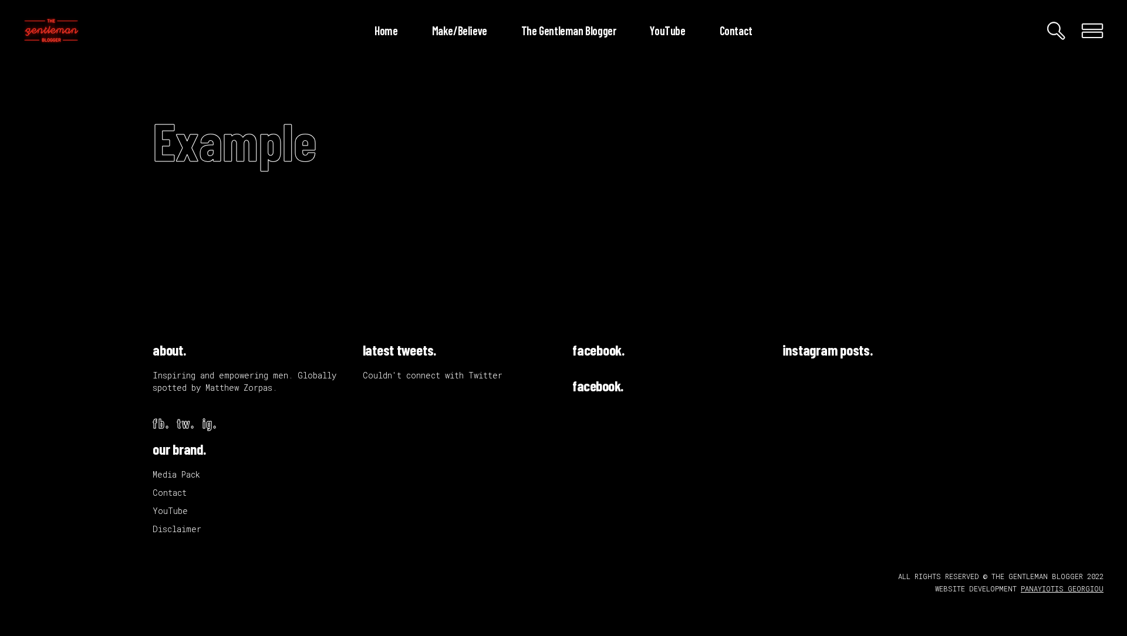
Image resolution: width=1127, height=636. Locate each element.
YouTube (170, 510)
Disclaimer (177, 528)
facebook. (598, 349)
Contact (170, 492)
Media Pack (176, 474)
